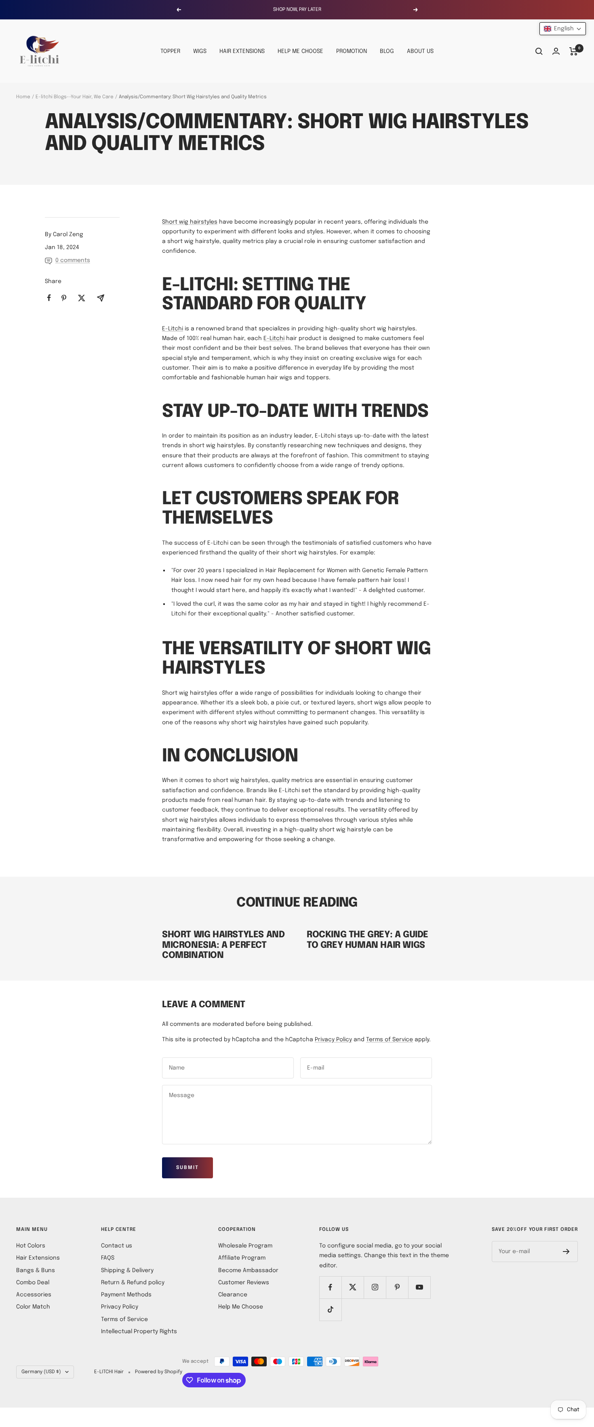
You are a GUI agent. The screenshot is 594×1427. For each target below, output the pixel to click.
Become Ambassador (248, 1270)
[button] (563, 29)
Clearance (232, 1295)
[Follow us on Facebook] (330, 1287)
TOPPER (170, 51)
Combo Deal (32, 1282)
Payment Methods (126, 1295)
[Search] (539, 51)
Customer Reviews (243, 1282)
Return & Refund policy (132, 1282)
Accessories (33, 1295)
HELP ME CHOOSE (300, 51)
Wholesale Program (245, 1246)
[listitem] (49, 297)
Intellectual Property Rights (139, 1331)
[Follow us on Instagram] (375, 1287)
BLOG (387, 51)
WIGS (199, 51)
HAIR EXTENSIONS (242, 51)
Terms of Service (389, 1039)
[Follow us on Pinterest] (397, 1287)
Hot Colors (30, 1246)
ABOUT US (420, 51)
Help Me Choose (240, 1307)
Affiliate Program (241, 1258)
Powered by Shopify (158, 1372)
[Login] (556, 51)
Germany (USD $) (41, 1372)
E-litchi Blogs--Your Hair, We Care (75, 97)
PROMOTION (351, 51)
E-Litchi (172, 329)
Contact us (116, 1246)
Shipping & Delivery (127, 1270)
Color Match (33, 1307)
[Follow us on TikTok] (330, 1309)
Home (23, 97)
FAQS (107, 1258)
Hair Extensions (38, 1258)
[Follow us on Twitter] (352, 1287)
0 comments (72, 260)
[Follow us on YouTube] (419, 1287)
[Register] (566, 1251)
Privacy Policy (333, 1039)
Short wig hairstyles (189, 222)
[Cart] (573, 51)
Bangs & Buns (35, 1270)
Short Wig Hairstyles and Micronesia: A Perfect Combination (223, 945)
